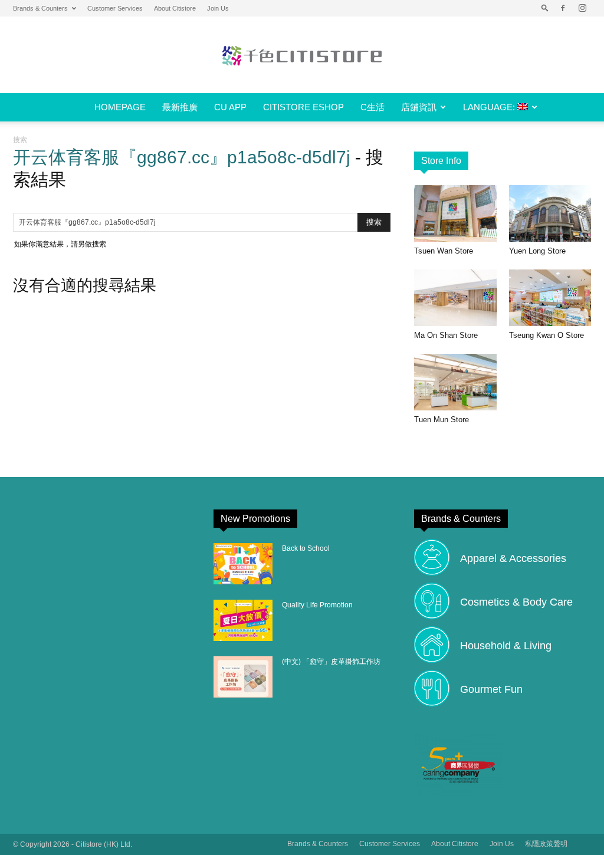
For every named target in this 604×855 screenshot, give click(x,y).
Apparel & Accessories (513, 558)
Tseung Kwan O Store (546, 335)
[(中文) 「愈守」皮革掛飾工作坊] (243, 677)
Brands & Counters (40, 8)
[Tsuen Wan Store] (455, 213)
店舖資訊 (418, 107)
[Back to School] (243, 563)
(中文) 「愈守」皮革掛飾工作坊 (331, 661)
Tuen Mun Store (441, 419)
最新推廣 (180, 107)
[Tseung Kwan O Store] (550, 297)
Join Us (218, 8)
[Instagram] (582, 8)
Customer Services (115, 8)
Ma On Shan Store (446, 335)
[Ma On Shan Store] (455, 297)
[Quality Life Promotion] (243, 620)
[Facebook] (563, 8)
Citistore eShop (303, 107)
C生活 (372, 107)
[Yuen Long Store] (550, 213)
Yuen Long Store (537, 250)
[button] (545, 8)
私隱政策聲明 (546, 844)
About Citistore (175, 8)
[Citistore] (302, 55)
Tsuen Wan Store (443, 250)
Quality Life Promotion (317, 605)
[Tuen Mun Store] (455, 382)
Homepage (120, 107)
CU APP (230, 107)
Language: (490, 107)
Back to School (306, 548)
